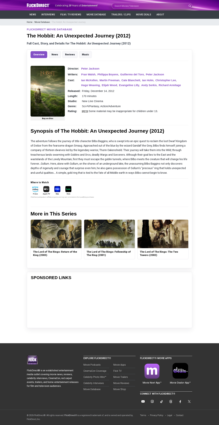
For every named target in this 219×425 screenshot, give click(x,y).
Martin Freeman (109, 80)
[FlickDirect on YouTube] (143, 401)
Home (29, 22)
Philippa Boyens (107, 74)
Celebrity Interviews (93, 383)
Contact (179, 415)
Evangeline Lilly (129, 85)
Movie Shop (119, 389)
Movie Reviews (121, 383)
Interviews (48, 14)
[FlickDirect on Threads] (171, 401)
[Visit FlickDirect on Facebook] (180, 401)
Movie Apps (119, 364)
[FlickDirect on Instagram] (152, 401)
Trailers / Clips (121, 14)
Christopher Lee (165, 80)
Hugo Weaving (90, 85)
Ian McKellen (89, 80)
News (32, 14)
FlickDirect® (70, 415)
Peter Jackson (90, 68)
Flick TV (117, 370)
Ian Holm (147, 80)
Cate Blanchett (130, 80)
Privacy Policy (156, 415)
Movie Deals (143, 14)
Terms (143, 415)
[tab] (39, 54)
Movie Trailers (120, 377)
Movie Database (96, 14)
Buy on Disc (47, 118)
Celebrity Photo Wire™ (94, 377)
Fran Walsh (88, 74)
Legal (169, 415)
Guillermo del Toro (132, 74)
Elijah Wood (109, 85)
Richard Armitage (170, 85)
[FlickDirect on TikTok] (161, 401)
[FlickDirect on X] (189, 401)
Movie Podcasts (92, 364)
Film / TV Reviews (70, 14)
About (160, 14)
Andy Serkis (149, 85)
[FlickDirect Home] (39, 5)
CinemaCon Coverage (94, 370)
